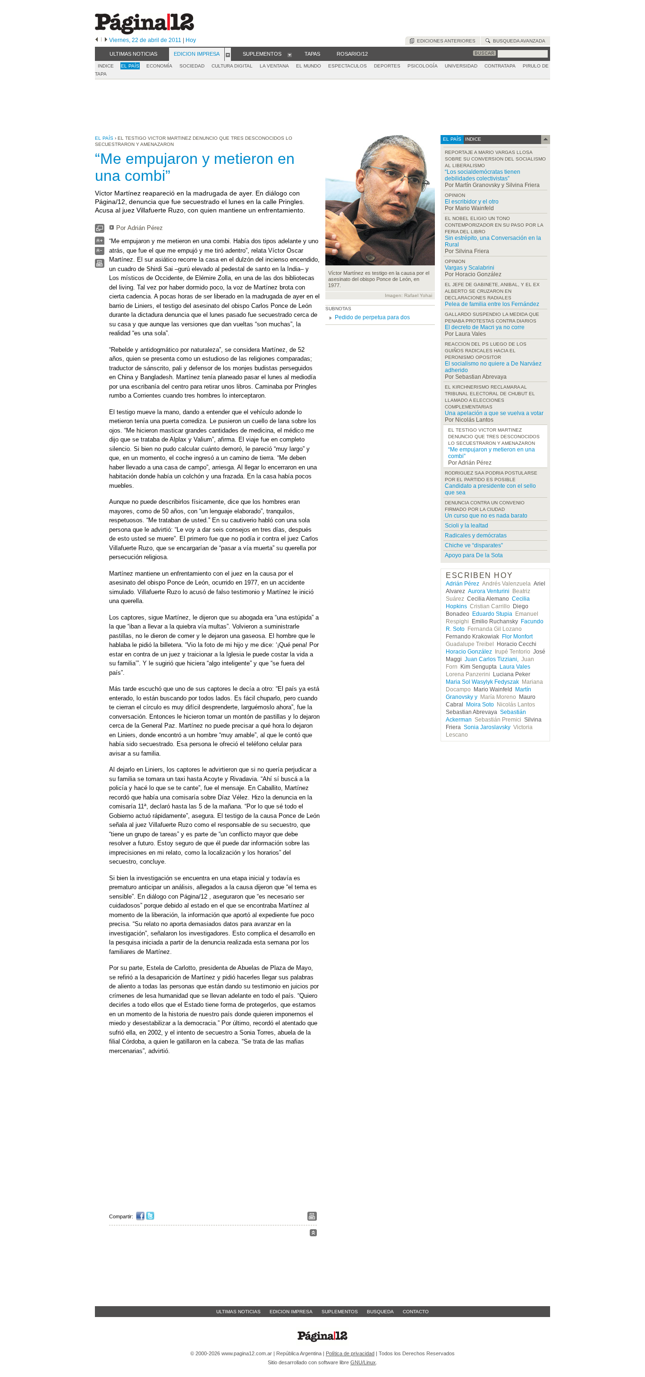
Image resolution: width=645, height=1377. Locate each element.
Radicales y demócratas (476, 535)
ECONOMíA (159, 65)
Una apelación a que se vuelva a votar (494, 413)
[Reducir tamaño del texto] (99, 252)
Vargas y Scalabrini (469, 267)
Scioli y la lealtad (466, 525)
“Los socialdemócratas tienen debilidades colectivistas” (482, 175)
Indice (106, 65)
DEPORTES (387, 65)
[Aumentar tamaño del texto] (99, 242)
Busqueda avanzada (517, 40)
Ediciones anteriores (444, 40)
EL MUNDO (308, 65)
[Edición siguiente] (106, 40)
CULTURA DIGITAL (232, 65)
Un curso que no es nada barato (486, 515)
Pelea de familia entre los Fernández (492, 304)
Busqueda (380, 1311)
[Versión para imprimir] (99, 265)
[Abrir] (228, 54)
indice (472, 139)
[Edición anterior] (96, 40)
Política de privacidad (350, 1353)
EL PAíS (130, 65)
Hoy (191, 40)
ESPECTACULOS (347, 65)
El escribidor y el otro (472, 201)
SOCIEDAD (191, 65)
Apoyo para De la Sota (474, 555)
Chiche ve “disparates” (474, 545)
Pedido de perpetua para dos (372, 317)
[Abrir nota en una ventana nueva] (99, 230)
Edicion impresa (291, 1311)
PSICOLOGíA (422, 65)
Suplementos (340, 1311)
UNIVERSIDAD (461, 65)
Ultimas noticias (238, 1311)
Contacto (416, 1311)
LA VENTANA (274, 65)
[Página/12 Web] (144, 32)
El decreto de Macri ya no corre (485, 327)
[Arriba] (313, 1234)
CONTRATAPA (500, 65)
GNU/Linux (363, 1362)
